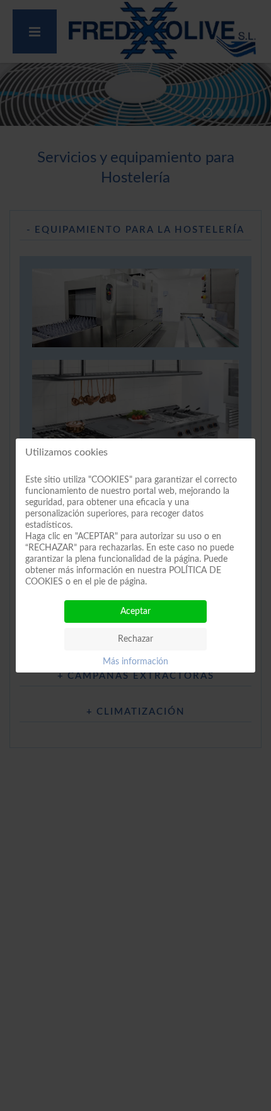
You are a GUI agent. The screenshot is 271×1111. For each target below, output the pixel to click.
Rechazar (135, 639)
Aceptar (135, 611)
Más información (135, 661)
